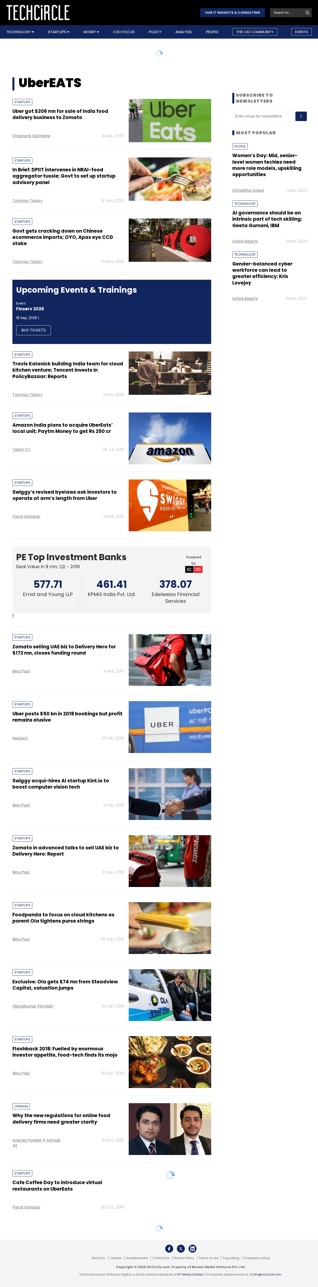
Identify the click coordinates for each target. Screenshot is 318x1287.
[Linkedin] (193, 1252)
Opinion (21, 1106)
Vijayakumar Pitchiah (32, 1006)
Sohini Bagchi (245, 241)
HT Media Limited (190, 1278)
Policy (155, 31)
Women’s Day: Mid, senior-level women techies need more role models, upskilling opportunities (267, 165)
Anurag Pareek (26, 1140)
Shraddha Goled (248, 190)
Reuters (20, 738)
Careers (115, 1262)
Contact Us (160, 1262)
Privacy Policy (184, 1262)
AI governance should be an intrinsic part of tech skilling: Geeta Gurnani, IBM (267, 219)
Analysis (183, 31)
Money (90, 31)
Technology (19, 31)
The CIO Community (255, 31)
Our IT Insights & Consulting (232, 12)
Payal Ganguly (26, 516)
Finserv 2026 (30, 309)
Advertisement (137, 1262)
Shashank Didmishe (31, 136)
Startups (57, 31)
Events (301, 31)
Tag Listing (231, 1262)
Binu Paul (21, 671)
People (212, 31)
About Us (98, 1262)
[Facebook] (169, 1252)
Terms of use (208, 1262)
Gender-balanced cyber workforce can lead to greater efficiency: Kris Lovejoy (262, 273)
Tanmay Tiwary (27, 200)
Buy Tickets (33, 330)
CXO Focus (124, 31)
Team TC (21, 449)
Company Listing (257, 1262)
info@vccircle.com (267, 1278)
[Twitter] (181, 1252)
